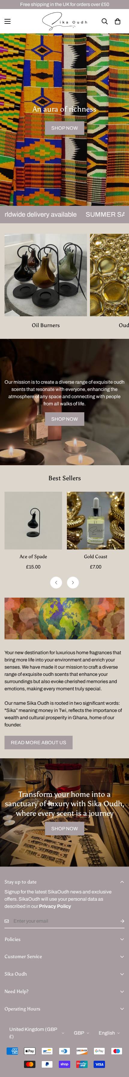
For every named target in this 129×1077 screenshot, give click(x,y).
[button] (117, 21)
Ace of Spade (33, 556)
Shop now (64, 128)
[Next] (73, 583)
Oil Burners (46, 325)
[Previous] (56, 583)
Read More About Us (38, 742)
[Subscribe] (117, 921)
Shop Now (64, 419)
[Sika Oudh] (64, 21)
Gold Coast (95, 556)
